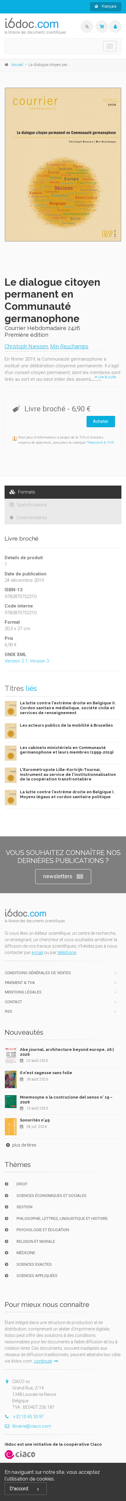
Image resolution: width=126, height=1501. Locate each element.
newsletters (57, 876)
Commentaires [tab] (31, 517)
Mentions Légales (23, 992)
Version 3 (39, 661)
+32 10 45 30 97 (28, 1416)
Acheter (101, 421)
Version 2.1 (16, 661)
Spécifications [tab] (31, 505)
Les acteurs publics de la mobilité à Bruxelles (66, 725)
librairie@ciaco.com (31, 1426)
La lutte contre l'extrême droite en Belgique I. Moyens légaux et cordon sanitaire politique (67, 794)
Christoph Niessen (26, 346)
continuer (43, 1361)
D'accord (18, 1489)
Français (109, 6)
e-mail (37, 952)
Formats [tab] (26, 492)
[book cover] (63, 164)
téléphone (66, 952)
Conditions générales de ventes (38, 973)
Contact (13, 1002)
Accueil (17, 64)
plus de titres (23, 1145)
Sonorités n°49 (35, 1120)
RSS (8, 1011)
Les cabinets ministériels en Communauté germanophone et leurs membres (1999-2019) (66, 750)
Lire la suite (106, 377)
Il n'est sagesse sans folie (46, 1072)
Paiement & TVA (100, 443)
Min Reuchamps (69, 346)
